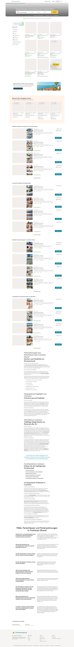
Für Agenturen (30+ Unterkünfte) (56, 638)
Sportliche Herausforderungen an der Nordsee (33, 475)
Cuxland (51, 15)
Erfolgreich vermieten (48, 1)
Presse (41, 639)
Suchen (54, 12)
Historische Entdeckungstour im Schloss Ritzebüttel (34, 471)
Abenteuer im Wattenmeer (30, 470)
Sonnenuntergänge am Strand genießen (32, 476)
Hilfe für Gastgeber (42, 638)
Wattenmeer (47, 15)
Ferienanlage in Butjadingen (43, 443)
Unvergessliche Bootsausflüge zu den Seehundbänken (34, 478)
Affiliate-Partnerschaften (43, 641)
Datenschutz (47, 645)
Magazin (29, 639)
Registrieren (57, 1)
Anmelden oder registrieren (18, 88)
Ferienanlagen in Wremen (37, 512)
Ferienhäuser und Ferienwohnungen (38, 15)
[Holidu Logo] (16, 1)
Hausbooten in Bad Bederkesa (29, 517)
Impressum (41, 645)
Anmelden (53, 1)
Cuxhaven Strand (55, 15)
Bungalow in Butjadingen (45, 373)
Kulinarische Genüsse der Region (31, 473)
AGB (44, 645)
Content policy (52, 645)
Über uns (29, 638)
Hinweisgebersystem (58, 645)
